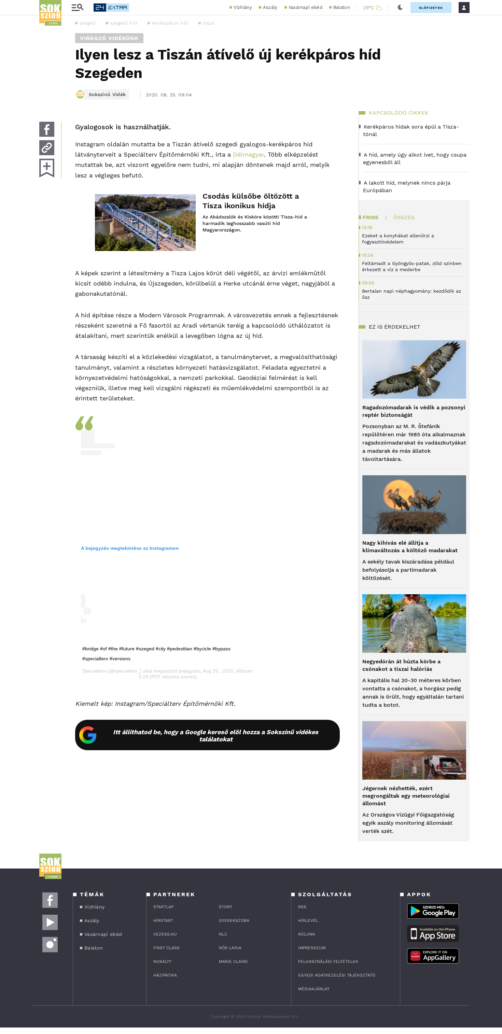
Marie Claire (233, 961)
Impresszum (311, 947)
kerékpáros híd (170, 23)
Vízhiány (243, 7)
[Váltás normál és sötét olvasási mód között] (400, 7)
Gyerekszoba (234, 920)
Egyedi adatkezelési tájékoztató (336, 975)
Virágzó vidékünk (109, 38)
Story (225, 906)
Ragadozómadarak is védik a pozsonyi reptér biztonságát (413, 411)
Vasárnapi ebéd (305, 7)
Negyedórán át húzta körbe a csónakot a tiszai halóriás (401, 665)
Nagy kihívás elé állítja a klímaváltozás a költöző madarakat (410, 547)
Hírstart (163, 920)
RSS (302, 906)
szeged (87, 23)
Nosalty (162, 961)
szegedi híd (123, 23)
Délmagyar (248, 154)
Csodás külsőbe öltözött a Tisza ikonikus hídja (251, 201)
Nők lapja (230, 947)
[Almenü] (77, 7)
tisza (208, 23)
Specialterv (94, 671)
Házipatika (165, 975)
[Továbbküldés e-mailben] (46, 147)
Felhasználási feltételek (328, 961)
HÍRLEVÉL (308, 920)
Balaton (341, 7)
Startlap (163, 906)
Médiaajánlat (314, 988)
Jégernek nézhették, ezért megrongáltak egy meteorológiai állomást (406, 796)
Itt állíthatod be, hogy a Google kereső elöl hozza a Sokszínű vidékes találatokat (215, 735)
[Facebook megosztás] (46, 129)
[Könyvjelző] (46, 168)
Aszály (270, 7)
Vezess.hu (165, 934)
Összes (404, 217)
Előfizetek (431, 8)
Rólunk (306, 934)
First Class (166, 947)
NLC (223, 934)
